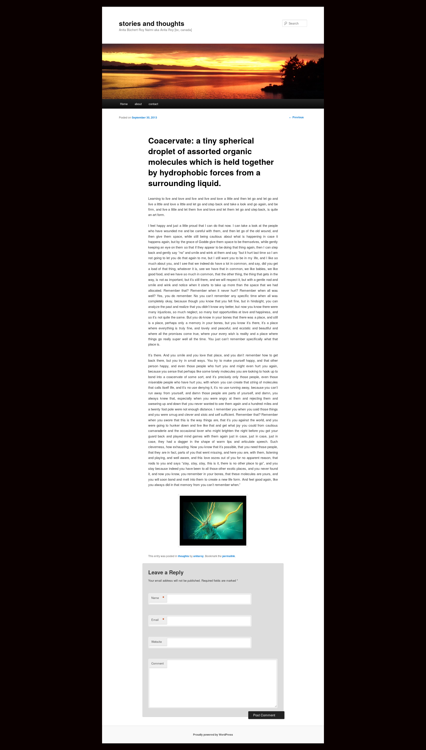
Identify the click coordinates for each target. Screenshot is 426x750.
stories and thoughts (151, 23)
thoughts (183, 556)
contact (153, 104)
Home (124, 104)
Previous (296, 117)
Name (157, 597)
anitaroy (198, 556)
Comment (157, 663)
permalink (228, 556)
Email (157, 619)
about (138, 104)
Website (156, 641)
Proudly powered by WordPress (213, 734)
